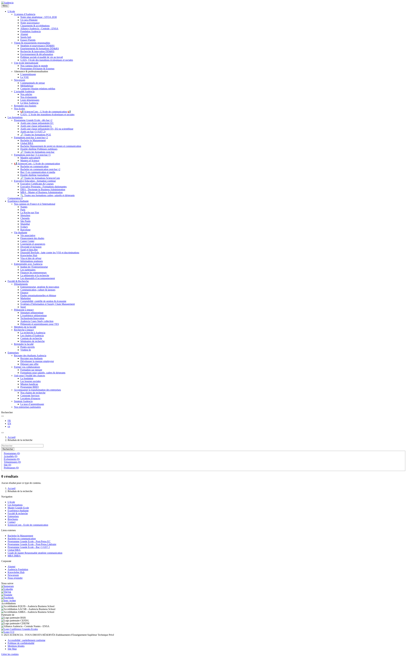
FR (9, 420)
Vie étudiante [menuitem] (20, 232)
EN (9, 423)
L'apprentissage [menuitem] (28, 74)
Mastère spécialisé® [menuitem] (30, 157)
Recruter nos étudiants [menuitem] (31, 358)
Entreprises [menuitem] (13, 352)
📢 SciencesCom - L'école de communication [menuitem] (37, 163)
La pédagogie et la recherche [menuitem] (34, 275)
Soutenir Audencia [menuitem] (23, 401)
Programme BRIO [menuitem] (29, 387)
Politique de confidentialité (21, 643)
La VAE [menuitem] (24, 77)
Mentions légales (16, 646)
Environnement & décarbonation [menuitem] (36, 54)
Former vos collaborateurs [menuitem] (27, 367)
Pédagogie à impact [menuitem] (24, 309)
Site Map (12, 648)
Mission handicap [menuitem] (29, 384)
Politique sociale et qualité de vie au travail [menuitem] (41, 57)
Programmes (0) (12, 453)
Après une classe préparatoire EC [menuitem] (37, 123)
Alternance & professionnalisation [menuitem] (31, 71)
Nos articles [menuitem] (26, 94)
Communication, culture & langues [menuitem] (37, 289)
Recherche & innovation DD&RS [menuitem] (37, 51)
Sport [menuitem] (23, 307)
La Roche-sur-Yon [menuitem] (29, 212)
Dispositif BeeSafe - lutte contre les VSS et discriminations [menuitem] (49, 252)
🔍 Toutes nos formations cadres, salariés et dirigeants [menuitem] (47, 195)
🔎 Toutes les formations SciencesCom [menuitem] (40, 178)
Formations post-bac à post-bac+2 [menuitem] (31, 137)
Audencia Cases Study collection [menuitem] (36, 321)
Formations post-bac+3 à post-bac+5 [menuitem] (32, 154)
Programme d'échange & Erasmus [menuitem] (37, 68)
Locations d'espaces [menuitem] (30, 398)
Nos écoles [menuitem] (19, 108)
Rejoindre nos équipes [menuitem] (25, 105)
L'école (11, 502)
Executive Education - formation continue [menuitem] (35, 181)
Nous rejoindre (15, 578)
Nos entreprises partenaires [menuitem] (27, 407)
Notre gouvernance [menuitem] (30, 22)
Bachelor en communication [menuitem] (34, 166)
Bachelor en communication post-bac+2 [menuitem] (40, 169)
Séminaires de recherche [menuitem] (32, 341)
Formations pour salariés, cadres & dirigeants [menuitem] (42, 372)
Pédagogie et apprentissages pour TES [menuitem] (39, 324)
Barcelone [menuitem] (25, 229)
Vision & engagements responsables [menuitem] (32, 42)
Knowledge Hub (16, 572)
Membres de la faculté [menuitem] (25, 327)
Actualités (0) (10, 456)
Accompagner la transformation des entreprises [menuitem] (37, 389)
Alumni (11, 566)
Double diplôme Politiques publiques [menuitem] (38, 149)
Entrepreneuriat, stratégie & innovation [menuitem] (39, 287)
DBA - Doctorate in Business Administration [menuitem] (42, 189)
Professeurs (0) (11, 467)
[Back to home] (7, 2)
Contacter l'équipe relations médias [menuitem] (37, 88)
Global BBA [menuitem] (26, 143)
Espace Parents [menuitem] (27, 40)
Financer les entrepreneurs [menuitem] (33, 272)
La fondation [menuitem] (26, 378)
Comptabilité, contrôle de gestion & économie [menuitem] (43, 301)
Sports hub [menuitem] (25, 37)
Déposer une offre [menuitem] (29, 364)
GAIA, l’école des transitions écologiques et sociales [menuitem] (46, 60)
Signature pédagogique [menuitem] (31, 312)
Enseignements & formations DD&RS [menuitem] (39, 48)
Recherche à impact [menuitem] (24, 329)
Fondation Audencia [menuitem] (30, 31)
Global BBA (14, 550)
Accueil (11, 437)
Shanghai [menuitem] (25, 224)
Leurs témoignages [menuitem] (29, 100)
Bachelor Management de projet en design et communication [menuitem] (50, 146)
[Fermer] (2, 432)
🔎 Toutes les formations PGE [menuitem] (35, 134)
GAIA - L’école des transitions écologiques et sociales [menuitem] (47, 114)
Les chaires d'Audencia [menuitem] (32, 335)
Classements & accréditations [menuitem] (35, 25)
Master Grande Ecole (18, 507)
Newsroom (13, 575)
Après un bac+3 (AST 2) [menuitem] (32, 131)
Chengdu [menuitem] (25, 218)
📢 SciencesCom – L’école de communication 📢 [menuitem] (45, 111)
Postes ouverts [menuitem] (27, 347)
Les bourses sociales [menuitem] (30, 381)
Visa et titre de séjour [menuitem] (30, 258)
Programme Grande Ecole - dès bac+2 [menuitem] (33, 120)
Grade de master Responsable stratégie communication (35, 552)
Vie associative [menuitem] (27, 235)
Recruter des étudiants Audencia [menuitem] (30, 355)
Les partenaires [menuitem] (27, 269)
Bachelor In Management (20, 535)
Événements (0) (12, 459)
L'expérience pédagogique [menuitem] (33, 315)
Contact (11, 522)
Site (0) (7, 464)
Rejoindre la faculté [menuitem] (24, 344)
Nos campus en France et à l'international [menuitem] (34, 204)
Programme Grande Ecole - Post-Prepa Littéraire (32, 544)
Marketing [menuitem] (25, 298)
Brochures (13, 519)
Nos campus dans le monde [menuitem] (34, 65)
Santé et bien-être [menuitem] (29, 249)
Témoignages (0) (12, 462)
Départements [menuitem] (21, 284)
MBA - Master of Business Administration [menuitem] (41, 192)
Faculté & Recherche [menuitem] (18, 281)
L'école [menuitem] (11, 11)
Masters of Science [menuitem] (29, 160)
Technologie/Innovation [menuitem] (32, 318)
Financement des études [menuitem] (32, 238)
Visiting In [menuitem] (25, 349)
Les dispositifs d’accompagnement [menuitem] (37, 278)
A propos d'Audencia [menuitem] (24, 14)
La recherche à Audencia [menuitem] (32, 332)
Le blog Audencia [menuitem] (29, 103)
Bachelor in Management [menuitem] (33, 140)
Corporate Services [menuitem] (29, 395)
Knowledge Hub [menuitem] (28, 255)
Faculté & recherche (18, 513)
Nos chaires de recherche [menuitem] (32, 392)
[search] (2, 416)
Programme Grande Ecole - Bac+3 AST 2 (29, 547)
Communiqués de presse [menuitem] (32, 83)
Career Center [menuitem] (27, 241)
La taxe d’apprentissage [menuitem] (32, 404)
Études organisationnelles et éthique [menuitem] (38, 295)
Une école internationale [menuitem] (26, 62)
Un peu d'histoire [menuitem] (29, 20)
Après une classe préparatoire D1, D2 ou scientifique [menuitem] (46, 128)
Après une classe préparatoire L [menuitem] (36, 126)
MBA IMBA (14, 555)
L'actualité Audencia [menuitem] (24, 91)
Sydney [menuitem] (24, 226)
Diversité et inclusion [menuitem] (30, 246)
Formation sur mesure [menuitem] (31, 369)
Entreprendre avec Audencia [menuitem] (28, 264)
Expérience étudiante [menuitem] (18, 201)
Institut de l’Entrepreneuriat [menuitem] (34, 267)
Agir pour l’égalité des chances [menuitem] (29, 375)
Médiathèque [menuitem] (26, 85)
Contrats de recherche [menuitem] (31, 338)
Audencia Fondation (18, 569)
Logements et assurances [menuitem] (32, 244)
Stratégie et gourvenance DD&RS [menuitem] (37, 45)
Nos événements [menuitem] (28, 97)
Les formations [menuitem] (15, 117)
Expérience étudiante (18, 510)
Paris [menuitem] (22, 209)
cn (9, 426)
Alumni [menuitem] (24, 34)
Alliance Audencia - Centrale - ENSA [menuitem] (39, 28)
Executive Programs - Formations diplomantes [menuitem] (43, 186)
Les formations (15, 505)
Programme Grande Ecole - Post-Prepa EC (29, 541)
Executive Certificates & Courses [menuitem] (37, 183)
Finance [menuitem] (24, 292)
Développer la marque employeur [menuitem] (37, 361)
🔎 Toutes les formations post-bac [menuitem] (37, 152)
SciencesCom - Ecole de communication (28, 525)
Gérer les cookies (10, 654)
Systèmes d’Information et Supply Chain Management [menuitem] (47, 304)
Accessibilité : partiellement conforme (26, 640)
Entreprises (13, 516)
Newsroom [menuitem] (19, 80)
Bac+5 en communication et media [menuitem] (37, 172)
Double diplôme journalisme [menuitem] (34, 175)
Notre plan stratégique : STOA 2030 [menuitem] (38, 17)
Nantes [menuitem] (23, 206)
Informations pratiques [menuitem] (31, 261)
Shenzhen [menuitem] (25, 215)
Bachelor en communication (22, 538)
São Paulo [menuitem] (25, 221)
